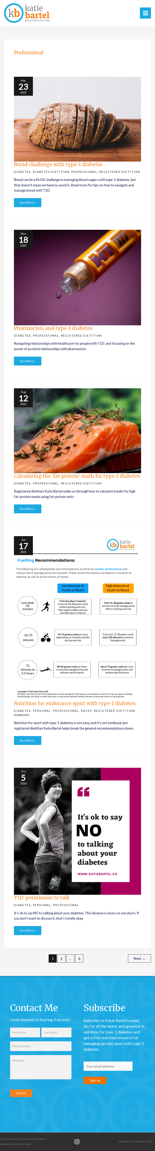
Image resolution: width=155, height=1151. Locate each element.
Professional (84, 171)
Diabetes (22, 171)
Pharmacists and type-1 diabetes (53, 328)
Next (139, 958)
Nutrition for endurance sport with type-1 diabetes (75, 703)
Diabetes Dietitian (51, 171)
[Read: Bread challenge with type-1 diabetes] (77, 119)
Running (22, 715)
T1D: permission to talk (42, 898)
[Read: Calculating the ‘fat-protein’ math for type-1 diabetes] (77, 430)
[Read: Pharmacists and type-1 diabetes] (77, 277)
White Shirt (145, 1141)
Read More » (27, 201)
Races (86, 710)
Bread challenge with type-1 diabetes (58, 164)
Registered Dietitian (119, 171)
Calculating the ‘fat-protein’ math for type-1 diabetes (77, 476)
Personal (42, 710)
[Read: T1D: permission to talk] (77, 831)
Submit (21, 1093)
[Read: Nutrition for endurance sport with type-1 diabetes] (77, 618)
